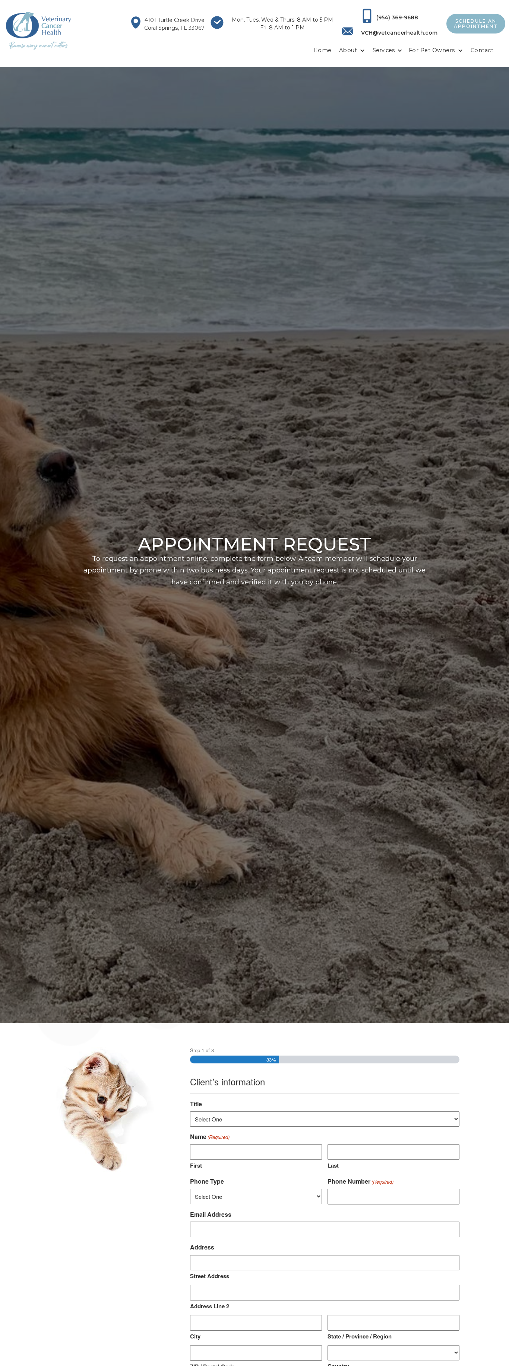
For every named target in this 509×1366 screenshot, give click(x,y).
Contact (482, 50)
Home (322, 50)
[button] (352, 50)
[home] (38, 31)
